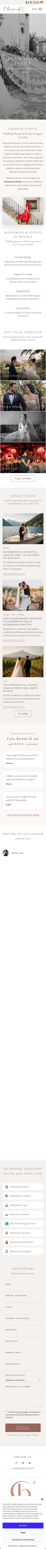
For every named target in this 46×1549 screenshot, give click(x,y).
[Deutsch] (41, 2)
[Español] (34, 2)
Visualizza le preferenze (23, 1539)
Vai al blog (23, 713)
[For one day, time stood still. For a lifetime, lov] (23, 944)
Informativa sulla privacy (28, 1546)
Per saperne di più (14, 574)
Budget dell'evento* (15, 1375)
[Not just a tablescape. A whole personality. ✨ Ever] (23, 919)
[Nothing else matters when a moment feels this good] (23, 870)
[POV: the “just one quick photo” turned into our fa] (23, 1091)
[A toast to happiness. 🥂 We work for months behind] (23, 968)
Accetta (23, 1525)
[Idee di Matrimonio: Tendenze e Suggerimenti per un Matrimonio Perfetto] (23, 595)
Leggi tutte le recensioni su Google (23, 815)
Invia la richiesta (23, 1427)
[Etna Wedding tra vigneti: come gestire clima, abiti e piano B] (23, 661)
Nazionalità (11, 1330)
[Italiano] (27, 2)
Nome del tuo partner (16, 1296)
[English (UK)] (30, 2)
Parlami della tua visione (18, 1387)
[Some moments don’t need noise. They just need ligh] (23, 895)
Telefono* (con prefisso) (17, 1318)
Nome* (8, 1284)
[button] (42, 1499)
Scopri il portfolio (23, 478)
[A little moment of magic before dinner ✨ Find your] (23, 1115)
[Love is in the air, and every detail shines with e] (23, 1139)
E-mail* (9, 1307)
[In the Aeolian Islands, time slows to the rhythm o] (23, 1042)
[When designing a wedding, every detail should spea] (23, 993)
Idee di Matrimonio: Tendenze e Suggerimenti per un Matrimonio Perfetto (22, 621)
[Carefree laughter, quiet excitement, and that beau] (23, 1017)
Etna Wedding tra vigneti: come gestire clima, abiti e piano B (20, 688)
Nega (23, 1532)
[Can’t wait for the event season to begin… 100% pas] (23, 1066)
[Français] (37, 2)
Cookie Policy (13, 1546)
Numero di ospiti (13, 1352)
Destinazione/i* (12, 1364)
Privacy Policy (22, 1412)
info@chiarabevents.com (23, 1468)
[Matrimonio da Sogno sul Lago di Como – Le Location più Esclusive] (23, 528)
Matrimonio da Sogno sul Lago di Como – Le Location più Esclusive (21, 554)
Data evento (11, 1341)
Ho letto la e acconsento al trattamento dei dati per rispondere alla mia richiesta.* (22, 1414)
